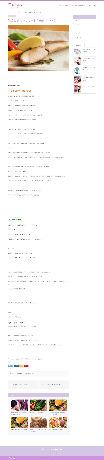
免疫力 (19, 373)
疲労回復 (29, 373)
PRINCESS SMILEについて (78, 5)
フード (12, 16)
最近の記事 (78, 45)
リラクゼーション (78, 37)
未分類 (75, 21)
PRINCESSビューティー (52, 449)
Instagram (12, 458)
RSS (14, 458)
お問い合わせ (92, 5)
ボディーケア (77, 33)
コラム (13, 12)
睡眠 (22, 373)
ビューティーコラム (63, 5)
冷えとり (34, 373)
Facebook (9, 458)
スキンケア (76, 25)
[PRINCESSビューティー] (22, 5)
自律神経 (25, 373)
